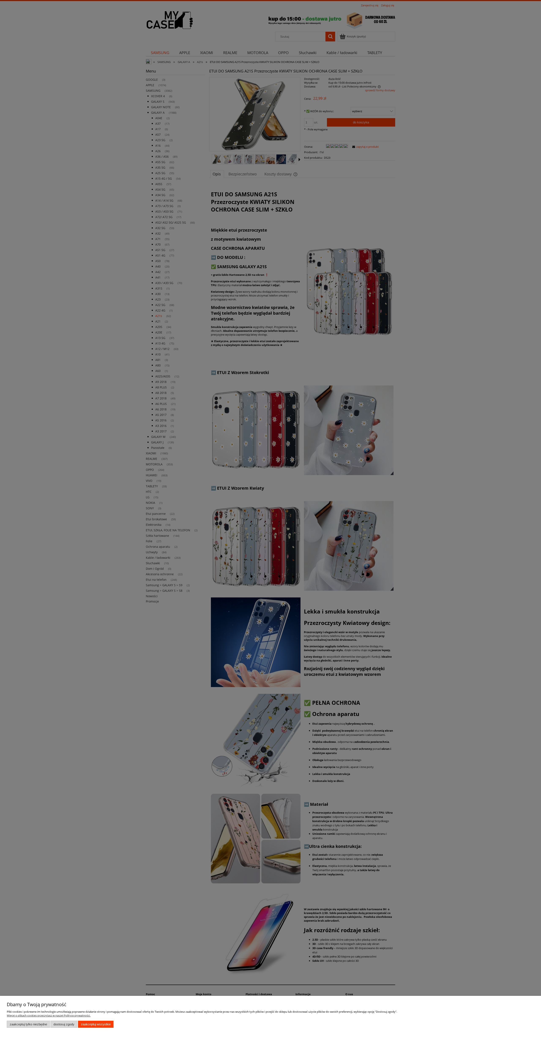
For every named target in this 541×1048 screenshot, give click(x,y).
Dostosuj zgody (63, 1024)
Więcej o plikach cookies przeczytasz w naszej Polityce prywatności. (48, 1015)
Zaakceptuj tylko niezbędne (28, 1024)
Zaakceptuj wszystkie (96, 1024)
